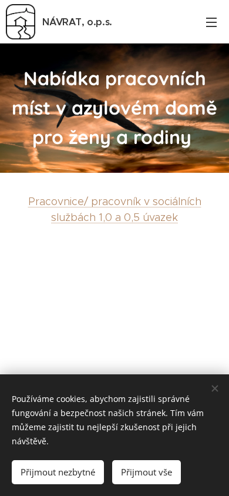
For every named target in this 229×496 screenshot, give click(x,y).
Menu (211, 21)
